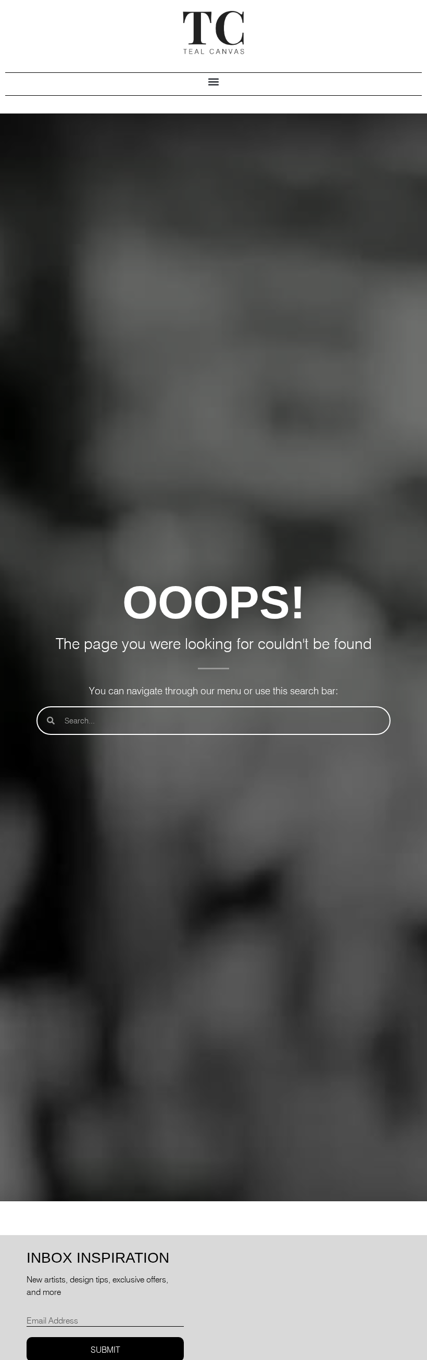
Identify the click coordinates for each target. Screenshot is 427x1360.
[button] (213, 81)
